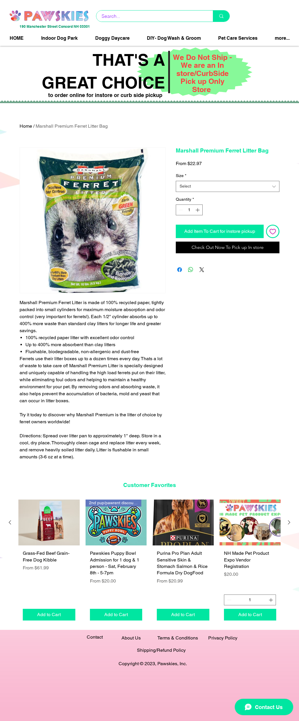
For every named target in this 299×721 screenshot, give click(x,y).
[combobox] (227, 186)
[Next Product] (289, 522)
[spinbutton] (189, 210)
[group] (149, 562)
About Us (131, 638)
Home (26, 126)
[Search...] (221, 16)
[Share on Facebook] (179, 269)
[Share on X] (201, 269)
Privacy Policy (222, 638)
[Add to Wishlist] (272, 231)
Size (181, 175)
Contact (95, 637)
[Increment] (198, 210)
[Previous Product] (9, 522)
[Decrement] (180, 210)
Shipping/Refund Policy (161, 650)
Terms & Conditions (177, 638)
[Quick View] (49, 522)
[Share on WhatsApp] (190, 269)
